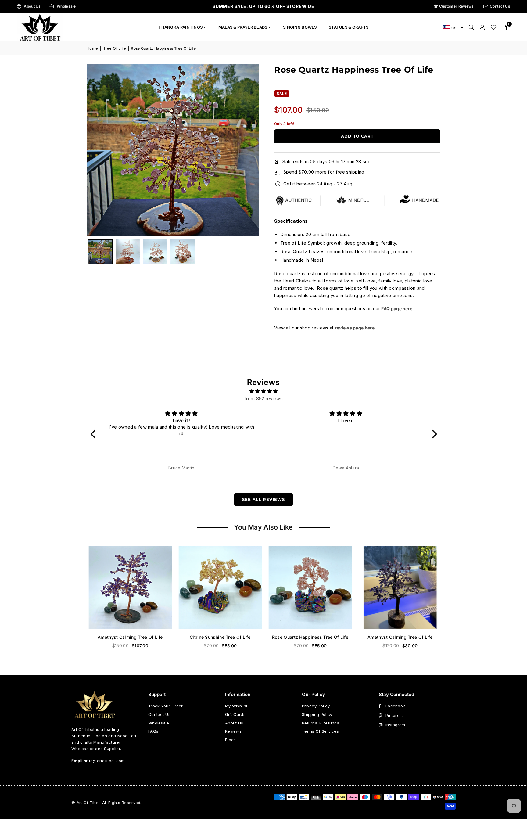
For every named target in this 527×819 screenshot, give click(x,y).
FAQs (153, 731)
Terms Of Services (320, 731)
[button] (504, 27)
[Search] (471, 27)
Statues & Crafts (349, 27)
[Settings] (482, 27)
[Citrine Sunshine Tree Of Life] (218, 587)
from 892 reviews (263, 398)
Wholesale (66, 6)
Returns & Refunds (320, 722)
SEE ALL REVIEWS (263, 499)
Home (92, 48)
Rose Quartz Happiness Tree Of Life (308, 637)
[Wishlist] (493, 27)
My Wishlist (236, 705)
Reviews (233, 731)
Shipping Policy (317, 714)
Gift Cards (235, 714)
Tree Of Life (114, 48)
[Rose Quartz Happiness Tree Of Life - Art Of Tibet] (128, 251)
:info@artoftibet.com (104, 760)
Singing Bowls (300, 27)
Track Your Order (165, 705)
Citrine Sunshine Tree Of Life (218, 637)
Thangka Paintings (180, 27)
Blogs (230, 739)
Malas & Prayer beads (242, 27)
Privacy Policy (316, 705)
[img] (263, 391)
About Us (32, 6)
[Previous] (98, 150)
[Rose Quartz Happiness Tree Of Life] (308, 587)
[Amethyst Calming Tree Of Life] (128, 587)
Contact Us (500, 6)
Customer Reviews (456, 6)
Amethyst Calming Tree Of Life (128, 637)
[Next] (246, 150)
